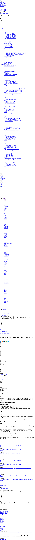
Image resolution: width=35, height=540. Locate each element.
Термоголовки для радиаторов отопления (10, 74)
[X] (4, 341)
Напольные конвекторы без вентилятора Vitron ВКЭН (14, 89)
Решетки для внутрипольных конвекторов (12, 61)
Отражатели (6, 72)
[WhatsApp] (6, 341)
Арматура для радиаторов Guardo (10, 81)
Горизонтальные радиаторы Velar (10, 137)
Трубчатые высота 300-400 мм (10, 32)
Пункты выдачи (3, 523)
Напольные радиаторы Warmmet (10, 143)
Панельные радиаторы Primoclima (11, 115)
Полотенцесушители (5, 64)
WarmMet (5, 140)
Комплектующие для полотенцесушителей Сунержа (14, 95)
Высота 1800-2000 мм (9, 41)
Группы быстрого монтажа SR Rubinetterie (12, 124)
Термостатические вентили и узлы (9, 75)
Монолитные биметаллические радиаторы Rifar (13, 120)
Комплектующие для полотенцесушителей (9, 169)
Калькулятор (2, 525)
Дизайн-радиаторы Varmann (10, 133)
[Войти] (0, 193)
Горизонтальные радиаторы (8, 48)
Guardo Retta (7, 79)
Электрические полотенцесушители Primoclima (13, 116)
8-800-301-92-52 (3, 9)
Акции (1, 520)
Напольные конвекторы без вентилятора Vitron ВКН (14, 87)
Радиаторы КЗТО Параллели (10, 153)
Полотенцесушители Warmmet (10, 145)
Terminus (5, 126)
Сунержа (5, 92)
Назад (5, 199)
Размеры (1, 446)
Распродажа (4, 171)
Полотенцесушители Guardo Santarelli (11, 83)
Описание (3, 377)
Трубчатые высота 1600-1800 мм (10, 36)
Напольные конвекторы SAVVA (10, 161)
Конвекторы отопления (6, 58)
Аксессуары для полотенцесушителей (8, 170)
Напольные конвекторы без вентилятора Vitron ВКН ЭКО (15, 88)
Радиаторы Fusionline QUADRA (10, 105)
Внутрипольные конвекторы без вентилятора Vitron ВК (14, 85)
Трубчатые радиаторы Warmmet (10, 146)
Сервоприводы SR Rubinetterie (10, 125)
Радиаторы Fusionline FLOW (10, 102)
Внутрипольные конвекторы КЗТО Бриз (12, 149)
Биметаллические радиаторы (8, 56)
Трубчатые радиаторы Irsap (9, 110)
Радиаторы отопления (4, 511)
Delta (4, 107)
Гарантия (1, 530)
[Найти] (2, 175)
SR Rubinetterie (6, 122)
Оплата (3, 378)
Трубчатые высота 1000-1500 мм (10, 35)
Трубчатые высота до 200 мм (10, 31)
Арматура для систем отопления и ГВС (10, 68)
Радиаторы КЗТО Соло (9, 156)
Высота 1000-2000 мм (9, 47)
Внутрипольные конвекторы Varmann (11, 132)
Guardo (5, 77)
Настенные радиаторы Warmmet (10, 144)
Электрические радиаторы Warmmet (11, 147)
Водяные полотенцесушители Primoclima (12, 114)
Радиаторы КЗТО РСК (9, 155)
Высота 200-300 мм (8, 44)
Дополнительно (4, 379)
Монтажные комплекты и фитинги (9, 71)
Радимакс (5, 157)
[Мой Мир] (3, 341)
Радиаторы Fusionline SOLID (10, 106)
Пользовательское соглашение (27, 532)
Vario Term (5, 129)
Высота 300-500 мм (8, 45)
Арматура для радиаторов (4, 514)
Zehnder (5, 166)
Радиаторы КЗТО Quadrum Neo (10, 151)
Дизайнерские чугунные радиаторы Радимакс (13, 158)
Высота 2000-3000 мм (9, 42)
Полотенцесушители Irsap (9, 109)
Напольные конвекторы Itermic (10, 99)
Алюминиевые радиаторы (8, 50)
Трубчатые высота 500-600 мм (10, 33)
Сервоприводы (6, 73)
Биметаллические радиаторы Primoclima (12, 113)
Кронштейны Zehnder (9, 167)
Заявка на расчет (4, 374)
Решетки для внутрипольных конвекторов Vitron (13, 91)
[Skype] (8, 341)
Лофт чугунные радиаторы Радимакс (11, 159)
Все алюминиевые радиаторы (10, 55)
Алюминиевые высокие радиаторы (11, 51)
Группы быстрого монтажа (8, 69)
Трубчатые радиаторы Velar (9, 135)
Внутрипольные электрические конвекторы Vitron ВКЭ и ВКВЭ (16, 86)
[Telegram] (9, 341)
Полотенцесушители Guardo (10, 82)
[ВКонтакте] (0, 341)
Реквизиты (2, 521)
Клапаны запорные (7, 70)
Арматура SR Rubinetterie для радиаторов (12, 123)
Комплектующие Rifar (9, 121)
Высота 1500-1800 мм (9, 40)
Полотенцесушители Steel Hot (10, 164)
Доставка (1, 528)
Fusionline (5, 100)
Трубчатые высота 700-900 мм (10, 34)
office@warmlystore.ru (4, 8)
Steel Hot (5, 163)
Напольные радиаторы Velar (10, 138)
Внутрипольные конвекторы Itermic (11, 98)
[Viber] (5, 341)
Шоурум (1, 518)
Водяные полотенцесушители (9, 66)
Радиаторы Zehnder (8, 168)
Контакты (2, 519)
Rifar (4, 117)
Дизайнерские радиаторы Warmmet (11, 142)
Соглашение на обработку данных (15, 532)
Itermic (5, 97)
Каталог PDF (2, 526)
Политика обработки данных (5, 532)
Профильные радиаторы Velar (10, 139)
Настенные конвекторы (7, 63)
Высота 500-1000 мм (8, 46)
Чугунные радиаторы (7, 49)
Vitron (5, 84)
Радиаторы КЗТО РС (8, 154)
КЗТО (5, 148)
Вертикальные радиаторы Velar (10, 136)
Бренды (1, 515)
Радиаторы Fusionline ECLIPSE (10, 101)
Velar (4, 134)
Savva (5, 160)
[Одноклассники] (2, 341)
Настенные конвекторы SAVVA (10, 162)
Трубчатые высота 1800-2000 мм (10, 37)
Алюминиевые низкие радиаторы (11, 52)
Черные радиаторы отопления (9, 57)
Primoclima (5, 112)
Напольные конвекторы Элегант (10, 150)
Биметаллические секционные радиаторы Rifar (13, 118)
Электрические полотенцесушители (10, 65)
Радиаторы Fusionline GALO (10, 103)
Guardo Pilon (7, 78)
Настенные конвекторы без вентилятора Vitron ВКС (14, 90)
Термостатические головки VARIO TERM (12, 130)
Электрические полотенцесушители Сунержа (12, 96)
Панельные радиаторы (7, 43)
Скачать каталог (4, 375)
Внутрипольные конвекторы (8, 60)
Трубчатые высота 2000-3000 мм (10, 38)
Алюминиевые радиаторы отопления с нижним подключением (15, 53)
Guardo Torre (7, 80)
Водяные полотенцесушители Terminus (11, 127)
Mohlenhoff (5, 111)
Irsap (4, 108)
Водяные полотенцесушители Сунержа (11, 94)
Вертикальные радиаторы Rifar (10, 119)
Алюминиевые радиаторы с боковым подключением (14, 54)
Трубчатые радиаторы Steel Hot (10, 165)
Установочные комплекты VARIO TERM (12, 131)
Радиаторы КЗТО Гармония (10, 152)
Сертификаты (2, 527)
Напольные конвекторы (8, 62)
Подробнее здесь (3, 539)
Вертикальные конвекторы (8, 59)
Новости (1, 522)
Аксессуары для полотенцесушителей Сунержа (13, 93)
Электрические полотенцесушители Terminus (12, 128)
